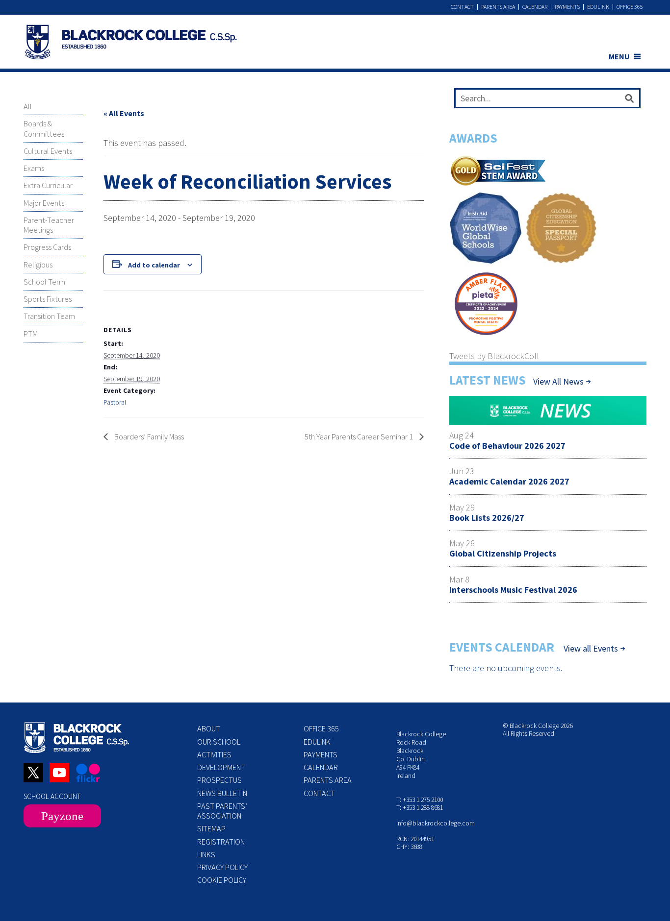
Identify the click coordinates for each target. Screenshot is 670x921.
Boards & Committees (44, 128)
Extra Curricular (48, 185)
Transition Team (49, 316)
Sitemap (211, 828)
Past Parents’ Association (222, 811)
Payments (567, 7)
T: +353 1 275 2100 (419, 800)
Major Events (44, 203)
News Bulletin (222, 793)
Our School (218, 742)
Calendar (534, 7)
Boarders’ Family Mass (148, 436)
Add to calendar (154, 265)
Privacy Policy (222, 867)
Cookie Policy (221, 880)
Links (206, 854)
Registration (221, 842)
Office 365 (630, 7)
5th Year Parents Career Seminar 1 (359, 436)
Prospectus (219, 780)
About (208, 728)
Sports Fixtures (48, 299)
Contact (462, 7)
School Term (44, 282)
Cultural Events (48, 151)
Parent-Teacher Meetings (49, 225)
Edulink (598, 7)
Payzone (62, 816)
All (28, 106)
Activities (214, 754)
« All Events (123, 113)
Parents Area (498, 7)
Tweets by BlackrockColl (494, 356)
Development (221, 767)
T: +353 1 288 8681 (419, 807)
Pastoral (114, 402)
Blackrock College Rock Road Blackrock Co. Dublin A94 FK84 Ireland (421, 754)
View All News (558, 381)
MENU (619, 56)
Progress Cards (47, 247)
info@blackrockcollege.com (435, 823)
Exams (34, 168)
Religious (38, 264)
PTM (31, 334)
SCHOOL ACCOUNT (52, 796)
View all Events (591, 648)
